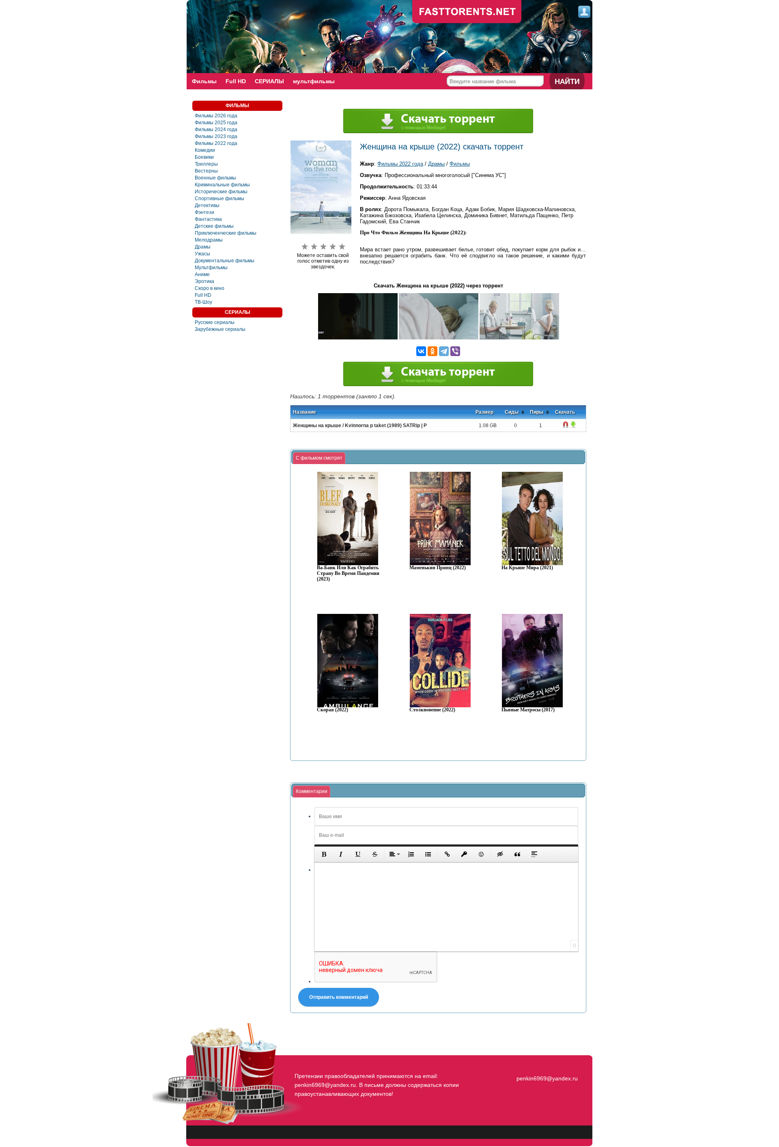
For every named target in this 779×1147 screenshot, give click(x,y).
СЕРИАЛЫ (269, 81)
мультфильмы (314, 81)
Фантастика (208, 219)
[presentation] (319, 458)
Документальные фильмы (224, 261)
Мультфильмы (211, 267)
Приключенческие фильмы (225, 233)
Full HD (236, 81)
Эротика (204, 281)
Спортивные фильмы (219, 198)
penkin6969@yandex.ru (547, 1078)
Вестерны (206, 171)
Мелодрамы (209, 240)
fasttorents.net (546, 1064)
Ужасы (202, 254)
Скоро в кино (209, 288)
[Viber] (455, 351)
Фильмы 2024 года (216, 129)
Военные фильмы (215, 178)
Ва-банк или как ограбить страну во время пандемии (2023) (348, 573)
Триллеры (206, 164)
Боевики (204, 157)
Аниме (202, 274)
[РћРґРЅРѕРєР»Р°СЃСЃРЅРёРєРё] (432, 351)
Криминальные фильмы (222, 185)
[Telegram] (444, 351)
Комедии (205, 150)
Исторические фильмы (221, 191)
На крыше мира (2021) (527, 567)
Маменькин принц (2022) (437, 567)
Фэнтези (204, 212)
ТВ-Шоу (203, 302)
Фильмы (204, 81)
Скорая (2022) (332, 710)
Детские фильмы (214, 226)
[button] (323, 854)
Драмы (203, 247)
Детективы (207, 205)
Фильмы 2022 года (216, 143)
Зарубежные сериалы (220, 329)
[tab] (319, 458)
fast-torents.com (467, 12)
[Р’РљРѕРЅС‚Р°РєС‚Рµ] (421, 351)
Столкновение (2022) (432, 710)
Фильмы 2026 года (216, 116)
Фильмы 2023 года (216, 136)
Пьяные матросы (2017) (528, 710)
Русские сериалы (215, 322)
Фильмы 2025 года (216, 122)
